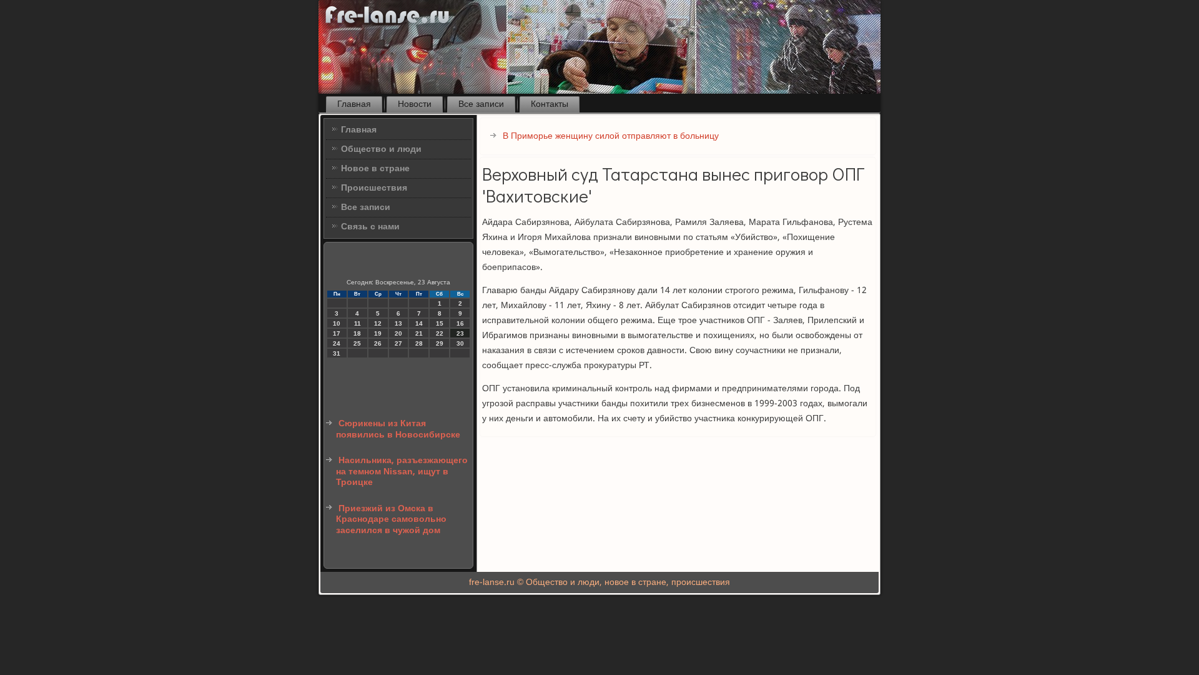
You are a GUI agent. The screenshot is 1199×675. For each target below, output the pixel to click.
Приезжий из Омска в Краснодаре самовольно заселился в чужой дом (391, 519)
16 (460, 323)
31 (336, 353)
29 (439, 343)
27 (398, 343)
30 (460, 343)
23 (460, 333)
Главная (354, 104)
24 (336, 343)
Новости (415, 104)
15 (439, 323)
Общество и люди (381, 149)
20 (398, 333)
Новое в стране (375, 168)
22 (439, 333)
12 (378, 323)
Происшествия (374, 188)
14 (419, 323)
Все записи (481, 104)
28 (419, 343)
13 (398, 323)
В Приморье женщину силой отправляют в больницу (611, 136)
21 (419, 333)
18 (357, 333)
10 (336, 323)
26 (378, 343)
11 (357, 323)
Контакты (549, 104)
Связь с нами (370, 226)
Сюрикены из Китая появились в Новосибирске (398, 429)
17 (336, 333)
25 (357, 343)
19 (378, 333)
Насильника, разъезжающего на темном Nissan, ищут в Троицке (402, 471)
